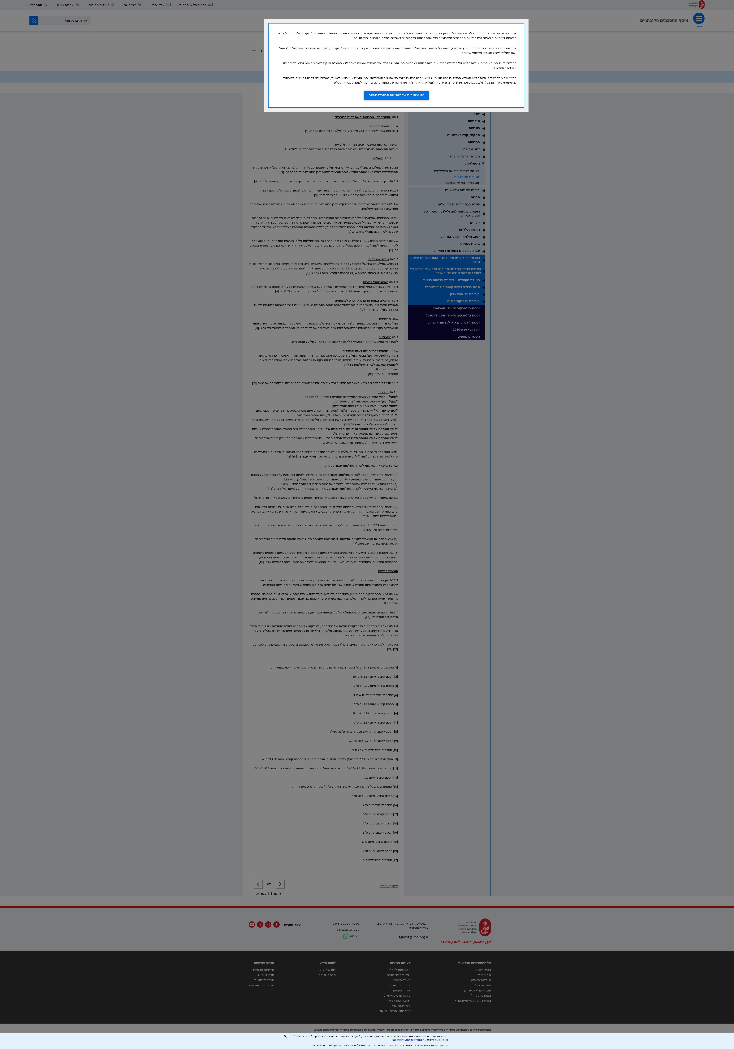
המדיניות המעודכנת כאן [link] (407, 1040)
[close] (285, 1037)
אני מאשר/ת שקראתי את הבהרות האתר (396, 95)
